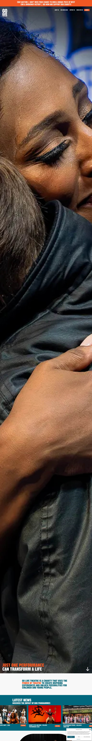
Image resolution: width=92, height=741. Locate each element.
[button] (90, 729)
